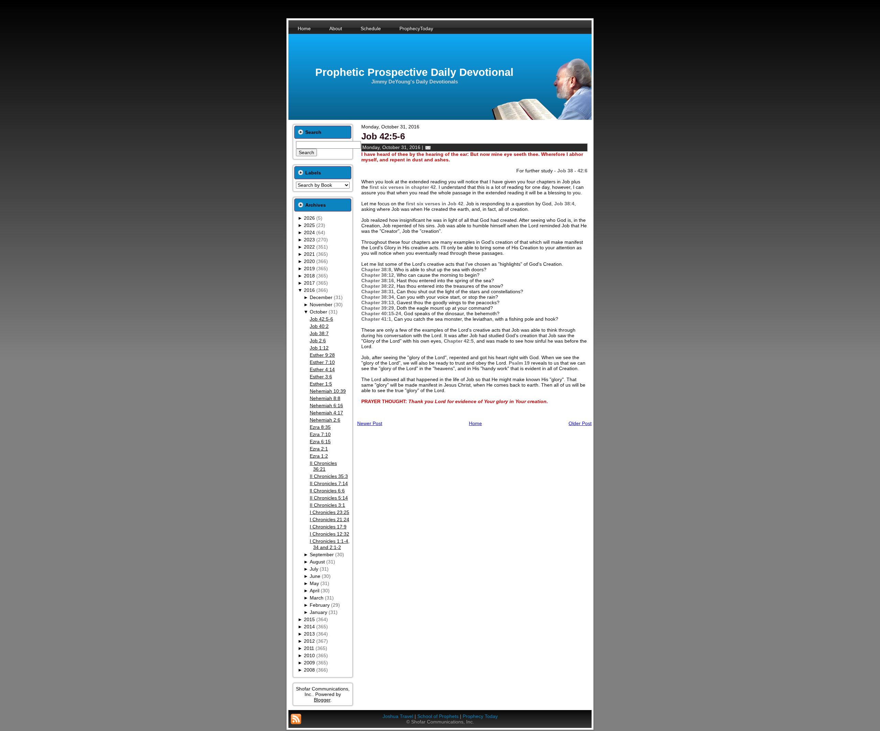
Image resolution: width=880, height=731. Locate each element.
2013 (309, 634)
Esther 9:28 (322, 355)
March (316, 598)
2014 (309, 626)
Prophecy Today (480, 716)
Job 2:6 (318, 340)
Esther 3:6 (321, 376)
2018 (309, 275)
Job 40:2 (319, 326)
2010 (309, 655)
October (318, 312)
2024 (309, 232)
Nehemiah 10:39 (328, 391)
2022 (309, 247)
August (317, 561)
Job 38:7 (319, 333)
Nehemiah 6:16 (326, 405)
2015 (309, 619)
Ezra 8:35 (320, 427)
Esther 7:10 (322, 362)
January (318, 612)
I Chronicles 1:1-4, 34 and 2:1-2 (330, 544)
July (314, 569)
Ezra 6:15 (320, 441)
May (314, 583)
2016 (309, 290)
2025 (309, 225)
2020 (309, 261)
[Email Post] (428, 147)
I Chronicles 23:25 (329, 512)
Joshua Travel (398, 716)
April (314, 590)
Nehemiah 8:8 (325, 398)
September (322, 554)
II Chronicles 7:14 (329, 483)
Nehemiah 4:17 (326, 412)
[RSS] (295, 718)
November (321, 304)
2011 (309, 648)
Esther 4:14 (322, 369)
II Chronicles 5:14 (329, 498)
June (315, 576)
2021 (309, 254)
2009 (309, 662)
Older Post (580, 423)
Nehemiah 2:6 (325, 420)
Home (475, 423)
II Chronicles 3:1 (327, 505)
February (320, 605)
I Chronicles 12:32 (329, 534)
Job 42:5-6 (321, 319)
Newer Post (369, 423)
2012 (309, 641)
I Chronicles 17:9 (328, 526)
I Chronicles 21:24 (329, 519)
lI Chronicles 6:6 (327, 490)
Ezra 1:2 (319, 456)
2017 (309, 283)
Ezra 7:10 (320, 434)
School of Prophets (438, 716)
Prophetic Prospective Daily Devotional (414, 72)
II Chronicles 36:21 (323, 466)
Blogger (322, 700)
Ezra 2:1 (319, 449)
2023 (309, 239)
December (321, 297)
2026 (309, 218)
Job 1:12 (319, 348)
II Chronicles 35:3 (329, 476)
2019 (309, 268)
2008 (309, 670)
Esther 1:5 (321, 384)
